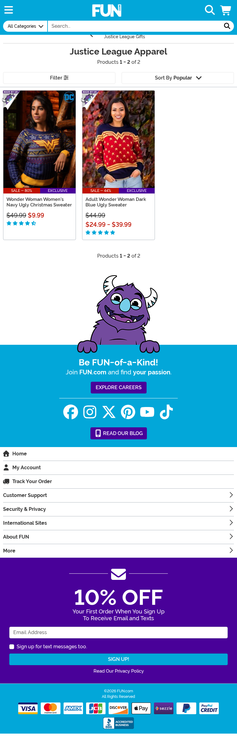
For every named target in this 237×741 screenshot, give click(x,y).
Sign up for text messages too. (52, 646)
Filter (57, 78)
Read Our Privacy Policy (119, 671)
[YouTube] (147, 412)
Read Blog (122, 433)
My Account (26, 467)
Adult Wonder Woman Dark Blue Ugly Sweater (115, 202)
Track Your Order (32, 481)
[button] (226, 10)
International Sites (25, 523)
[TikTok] (166, 412)
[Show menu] (8, 10)
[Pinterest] (128, 412)
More (9, 551)
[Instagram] (89, 412)
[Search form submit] (227, 26)
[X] (109, 412)
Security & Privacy (24, 509)
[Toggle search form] (209, 10)
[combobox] (134, 26)
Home (19, 454)
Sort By (173, 78)
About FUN (16, 537)
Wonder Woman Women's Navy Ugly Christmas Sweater (39, 202)
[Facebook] (70, 412)
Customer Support (25, 495)
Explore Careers (119, 387)
